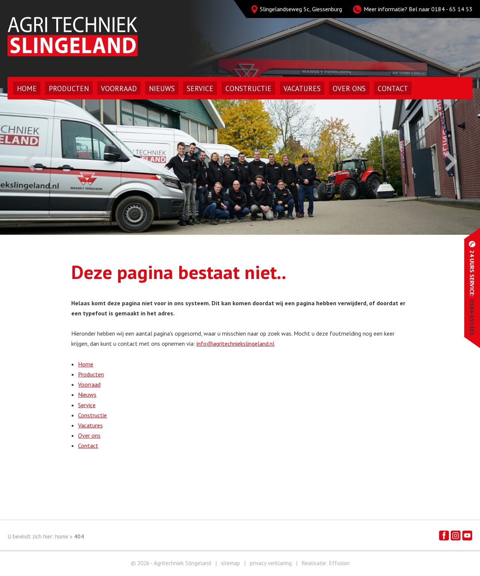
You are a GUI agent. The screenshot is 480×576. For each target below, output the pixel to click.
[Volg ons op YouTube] (467, 535)
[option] (240, 161)
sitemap (230, 563)
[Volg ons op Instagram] (455, 535)
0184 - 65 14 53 (451, 9)
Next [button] (451, 161)
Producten (69, 88)
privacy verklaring (271, 563)
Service (200, 88)
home (61, 536)
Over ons (349, 88)
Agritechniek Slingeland (73, 36)
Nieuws (162, 88)
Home (27, 88)
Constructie (248, 88)
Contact (393, 88)
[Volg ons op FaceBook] (444, 535)
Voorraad (119, 88)
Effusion (339, 563)
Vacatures (302, 88)
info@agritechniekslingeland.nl (235, 343)
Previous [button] (29, 161)
